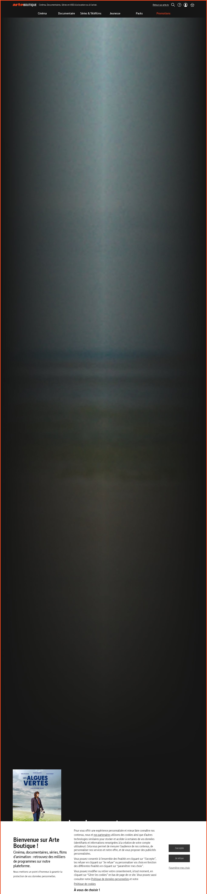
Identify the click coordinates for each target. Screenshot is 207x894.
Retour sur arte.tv (161, 4)
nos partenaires (102, 835)
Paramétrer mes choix (179, 867)
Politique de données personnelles (110, 879)
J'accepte (179, 848)
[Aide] (179, 4)
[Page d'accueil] (25, 5)
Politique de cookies (85, 884)
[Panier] (192, 4)
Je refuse (179, 858)
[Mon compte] (186, 4)
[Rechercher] (173, 4)
